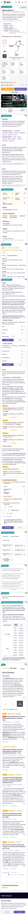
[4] (12, 182)
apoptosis (23, 159)
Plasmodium (13, 138)
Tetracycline (10, 134)
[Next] (26, 111)
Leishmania (4, 138)
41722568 (22, 276)
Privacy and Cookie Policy (11, 908)
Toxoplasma (19, 138)
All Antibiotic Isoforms (7, 130)
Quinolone (4, 134)
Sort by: (3, 255)
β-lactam (15, 134)
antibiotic (4, 16)
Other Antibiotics (13, 217)
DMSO (10, 290)
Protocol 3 (5, 433)
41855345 (23, 265)
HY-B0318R (5, 598)
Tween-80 (19, 409)
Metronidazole (5, 887)
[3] (20, 174)
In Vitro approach (10, 382)
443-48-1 (11, 25)
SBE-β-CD (12, 424)
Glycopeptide (4, 132)
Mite (9, 138)
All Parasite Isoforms (7, 136)
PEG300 (9, 409)
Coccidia (19, 136)
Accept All (19, 912)
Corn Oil (9, 437)
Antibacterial (22, 215)
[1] (24, 155)
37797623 (23, 272)
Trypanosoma (5, 140)
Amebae (14, 136)
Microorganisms (6, 223)
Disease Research (13, 215)
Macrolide (16, 132)
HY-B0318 (19, 596)
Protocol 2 (5, 420)
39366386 (21, 269)
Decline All (7, 912)
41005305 (4, 261)
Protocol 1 (5, 405)
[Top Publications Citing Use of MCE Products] (14, 100)
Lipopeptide (11, 132)
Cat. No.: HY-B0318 (6, 7)
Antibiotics (5, 215)
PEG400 (10, 521)
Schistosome (11, 140)
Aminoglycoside (17, 130)
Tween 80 (16, 521)
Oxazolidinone (22, 132)
